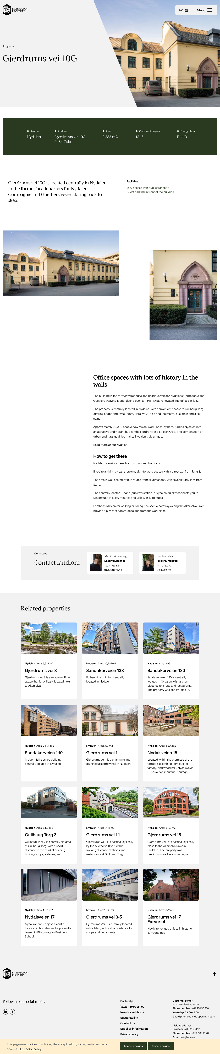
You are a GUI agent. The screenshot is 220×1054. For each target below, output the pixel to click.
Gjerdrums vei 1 (101, 752)
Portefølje (126, 1001)
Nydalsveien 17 (39, 917)
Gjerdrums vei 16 (164, 834)
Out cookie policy (30, 1049)
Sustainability (129, 1017)
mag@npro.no (113, 569)
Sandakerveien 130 (166, 670)
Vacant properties (132, 1006)
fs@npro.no (164, 569)
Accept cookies (133, 1046)
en (186, 10)
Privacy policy (129, 1034)
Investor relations (132, 1012)
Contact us (127, 1023)
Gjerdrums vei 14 (103, 834)
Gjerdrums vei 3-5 (104, 917)
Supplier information (134, 1028)
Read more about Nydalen (110, 444)
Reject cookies (161, 1046)
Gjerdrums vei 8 (41, 670)
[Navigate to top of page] (214, 974)
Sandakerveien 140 (44, 752)
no (181, 10)
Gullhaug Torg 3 (40, 834)
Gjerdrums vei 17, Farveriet (164, 919)
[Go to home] (15, 10)
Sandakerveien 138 (105, 670)
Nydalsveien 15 (162, 752)
